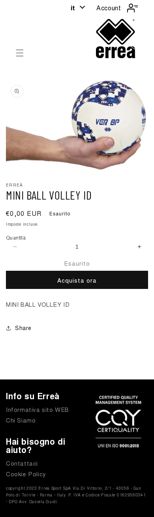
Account (108, 7)
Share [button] (23, 328)
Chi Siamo (21, 420)
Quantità (16, 237)
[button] (19, 53)
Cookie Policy (26, 474)
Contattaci (22, 463)
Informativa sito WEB (37, 409)
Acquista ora (77, 280)
